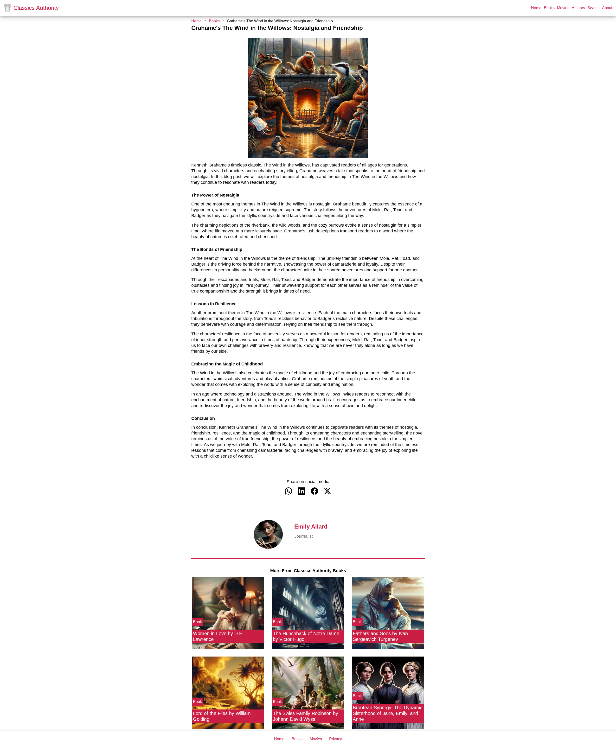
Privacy (335, 739)
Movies (563, 8)
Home (536, 8)
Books (549, 8)
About (607, 8)
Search (593, 8)
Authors (578, 8)
